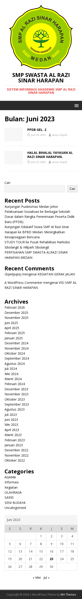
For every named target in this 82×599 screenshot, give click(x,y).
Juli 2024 (11, 368)
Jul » (46, 577)
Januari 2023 (14, 445)
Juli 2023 (11, 414)
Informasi (12, 482)
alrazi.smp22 (59, 135)
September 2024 (17, 358)
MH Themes (68, 594)
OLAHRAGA (13, 492)
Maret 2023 (13, 435)
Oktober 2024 (15, 353)
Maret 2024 (13, 379)
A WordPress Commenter (23, 282)
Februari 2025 (15, 333)
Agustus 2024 (15, 363)
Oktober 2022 (15, 460)
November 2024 (16, 348)
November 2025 (16, 317)
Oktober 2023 (15, 399)
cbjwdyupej (13, 274)
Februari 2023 (15, 440)
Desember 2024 (16, 343)
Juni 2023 (11, 419)
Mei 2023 (11, 424)
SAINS (9, 497)
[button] (76, 105)
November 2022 (16, 455)
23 (51, 559)
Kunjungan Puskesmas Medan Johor (31, 206)
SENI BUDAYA (15, 502)
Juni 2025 (11, 323)
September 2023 (17, 404)
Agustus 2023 (15, 409)
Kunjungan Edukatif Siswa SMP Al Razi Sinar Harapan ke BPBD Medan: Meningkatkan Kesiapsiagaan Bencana (37, 232)
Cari (7, 182)
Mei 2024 (11, 374)
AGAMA (10, 477)
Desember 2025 (16, 312)
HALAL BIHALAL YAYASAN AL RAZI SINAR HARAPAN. (50, 154)
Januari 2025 (14, 338)
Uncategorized (15, 507)
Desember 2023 (16, 389)
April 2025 (12, 328)
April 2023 (12, 430)
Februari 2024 (15, 384)
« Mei (37, 577)
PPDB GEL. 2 (36, 129)
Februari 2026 (15, 307)
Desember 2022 (16, 450)
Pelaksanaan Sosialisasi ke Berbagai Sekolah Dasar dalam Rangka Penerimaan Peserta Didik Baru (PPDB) (39, 216)
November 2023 (16, 394)
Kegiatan (11, 487)
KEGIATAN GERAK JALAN (56, 274)
